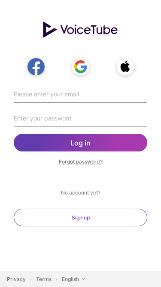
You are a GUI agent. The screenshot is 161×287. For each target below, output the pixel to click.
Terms (44, 279)
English (70, 279)
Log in (80, 143)
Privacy (16, 279)
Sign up (81, 217)
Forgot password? (81, 161)
